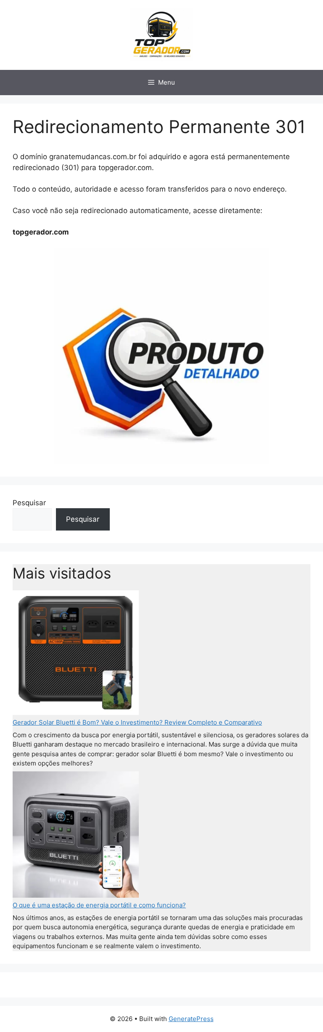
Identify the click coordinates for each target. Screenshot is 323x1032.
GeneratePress (191, 1019)
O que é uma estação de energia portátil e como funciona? (99, 905)
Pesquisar (29, 503)
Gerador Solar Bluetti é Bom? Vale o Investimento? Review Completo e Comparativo (137, 722)
